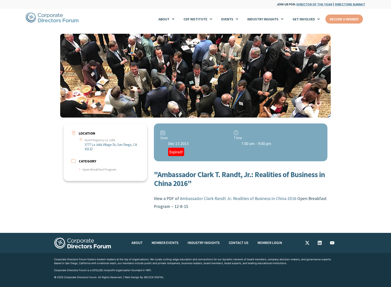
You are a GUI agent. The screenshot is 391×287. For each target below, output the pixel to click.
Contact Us (238, 242)
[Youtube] (332, 242)
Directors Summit (350, 4)
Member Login (269, 242)
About (137, 242)
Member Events (165, 242)
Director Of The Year (314, 4)
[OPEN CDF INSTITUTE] (211, 19)
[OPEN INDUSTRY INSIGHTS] (282, 19)
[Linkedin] (319, 242)
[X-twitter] (307, 242)
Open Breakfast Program (99, 169)
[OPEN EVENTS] (237, 19)
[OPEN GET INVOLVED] (318, 19)
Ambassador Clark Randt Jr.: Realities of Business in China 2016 (238, 198)
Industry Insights (204, 242)
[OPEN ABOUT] (173, 19)
